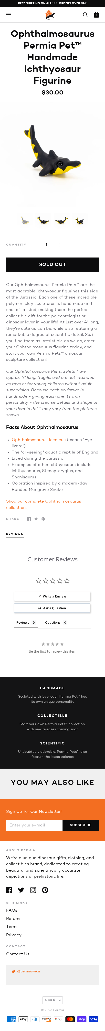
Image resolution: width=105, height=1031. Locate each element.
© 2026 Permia (52, 1010)
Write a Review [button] (54, 596)
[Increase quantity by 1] (59, 245)
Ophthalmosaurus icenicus (39, 440)
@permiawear (28, 971)
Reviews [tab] (15, 534)
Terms (12, 927)
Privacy (13, 935)
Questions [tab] (53, 622)
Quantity (16, 244)
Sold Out (52, 264)
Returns (13, 919)
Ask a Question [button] (54, 608)
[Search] (85, 14)
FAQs (11, 910)
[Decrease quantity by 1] (34, 245)
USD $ (50, 1000)
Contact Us (18, 954)
